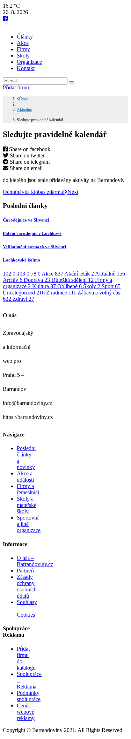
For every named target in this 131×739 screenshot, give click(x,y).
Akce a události (25, 476)
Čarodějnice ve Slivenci (26, 220)
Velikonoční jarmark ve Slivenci (34, 246)
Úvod (23, 98)
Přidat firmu (16, 87)
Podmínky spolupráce (29, 696)
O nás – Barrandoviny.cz (35, 561)
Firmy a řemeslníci (28, 489)
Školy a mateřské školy (26, 505)
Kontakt (26, 68)
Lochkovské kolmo (21, 260)
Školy (23, 56)
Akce (23, 43)
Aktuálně (24, 109)
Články (25, 37)
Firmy (23, 49)
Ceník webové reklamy (26, 712)
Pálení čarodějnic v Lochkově (32, 233)
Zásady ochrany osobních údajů (27, 586)
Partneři (25, 571)
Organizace (29, 62)
